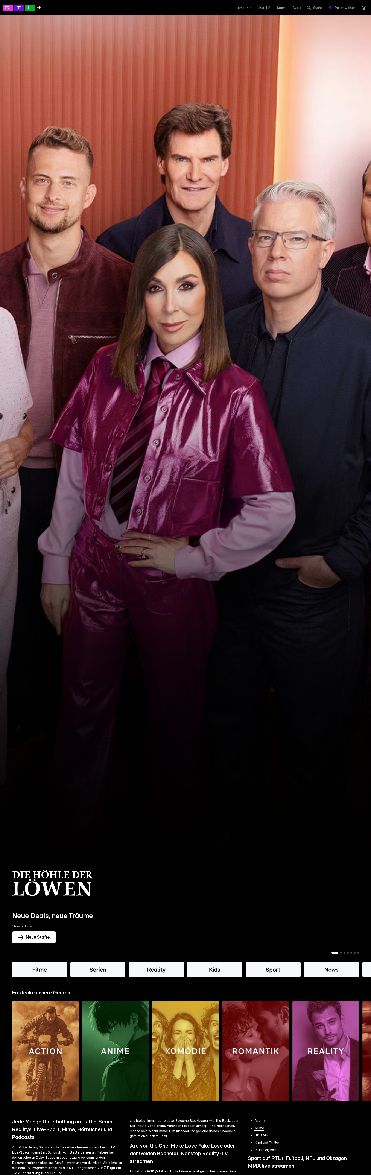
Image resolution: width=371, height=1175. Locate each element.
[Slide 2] (341, 953)
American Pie (177, 1126)
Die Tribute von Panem (147, 1126)
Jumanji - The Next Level (214, 1126)
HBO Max (262, 1135)
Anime (259, 1128)
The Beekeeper (226, 1120)
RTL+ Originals (265, 1150)
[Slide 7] (358, 953)
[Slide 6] (355, 953)
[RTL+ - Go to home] (22, 7)
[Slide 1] (334, 953)
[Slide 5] (351, 953)
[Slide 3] (344, 953)
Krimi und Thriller (266, 1142)
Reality (260, 1120)
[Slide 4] (348, 953)
